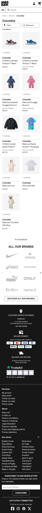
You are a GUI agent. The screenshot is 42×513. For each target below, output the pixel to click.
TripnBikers (26, 466)
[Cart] (40, 3)
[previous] (1, 272)
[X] (29, 509)
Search (13, 10)
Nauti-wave (26, 441)
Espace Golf (7, 452)
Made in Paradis (8, 469)
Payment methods (9, 426)
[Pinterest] (24, 509)
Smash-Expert (28, 452)
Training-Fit (26, 460)
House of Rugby (8, 463)
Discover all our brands (21, 298)
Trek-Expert (26, 463)
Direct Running (8, 446)
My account (6, 392)
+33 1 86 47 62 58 (21, 326)
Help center (6, 395)
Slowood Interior (28, 449)
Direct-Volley (7, 449)
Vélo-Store (26, 469)
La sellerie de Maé (9, 466)
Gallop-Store (7, 458)
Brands (11, 16)
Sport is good (27, 458)
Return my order (8, 401)
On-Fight (25, 444)
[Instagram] (18, 509)
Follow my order (8, 398)
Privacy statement (9, 432)
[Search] (8, 10)
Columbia (6, 57)
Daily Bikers (7, 444)
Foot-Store (6, 455)
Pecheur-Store (28, 446)
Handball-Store (8, 460)
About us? (6, 412)
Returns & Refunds (10, 420)
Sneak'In (25, 455)
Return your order (21, 362)
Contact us (21, 319)
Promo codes (7, 404)
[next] (40, 272)
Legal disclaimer (9, 423)
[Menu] (3, 10)
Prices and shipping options (13, 429)
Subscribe (21, 492)
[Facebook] (12, 509)
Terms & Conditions (10, 418)
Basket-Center (8, 441)
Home (4, 16)
